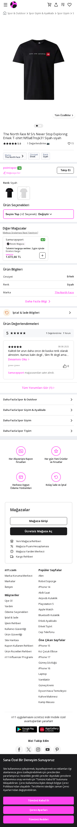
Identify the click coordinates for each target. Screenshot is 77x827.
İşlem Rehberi (13, 623)
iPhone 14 (44, 587)
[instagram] (38, 752)
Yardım (9, 606)
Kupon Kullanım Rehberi (19, 645)
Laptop (42, 674)
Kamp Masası (46, 702)
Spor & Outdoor (17, 13)
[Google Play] (26, 729)
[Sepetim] (49, 5)
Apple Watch (45, 609)
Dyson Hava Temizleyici (52, 691)
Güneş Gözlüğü (47, 662)
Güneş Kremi (46, 685)
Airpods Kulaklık (47, 598)
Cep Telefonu (46, 632)
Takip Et (65, 170)
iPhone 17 (44, 657)
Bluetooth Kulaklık (49, 615)
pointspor (10, 168)
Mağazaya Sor (13, 172)
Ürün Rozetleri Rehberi (18, 651)
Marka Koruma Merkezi (18, 575)
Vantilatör (44, 679)
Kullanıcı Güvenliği (15, 629)
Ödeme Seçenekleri (16, 612)
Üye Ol (8, 600)
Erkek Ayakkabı (47, 621)
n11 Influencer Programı (19, 657)
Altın (41, 575)
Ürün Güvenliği (13, 634)
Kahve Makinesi (47, 696)
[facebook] (19, 752)
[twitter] (29, 752)
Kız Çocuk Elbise (47, 651)
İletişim (9, 587)
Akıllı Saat (44, 592)
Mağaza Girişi (38, 521)
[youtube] (48, 752)
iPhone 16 (44, 668)
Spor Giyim (63, 13)
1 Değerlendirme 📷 (38, 143)
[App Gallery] (49, 729)
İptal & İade (11, 617)
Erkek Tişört (45, 626)
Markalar (10, 581)
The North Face (64, 292)
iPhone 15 (44, 645)
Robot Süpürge (47, 581)
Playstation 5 (46, 604)
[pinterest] (57, 752)
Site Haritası (12, 640)
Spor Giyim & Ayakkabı (41, 13)
